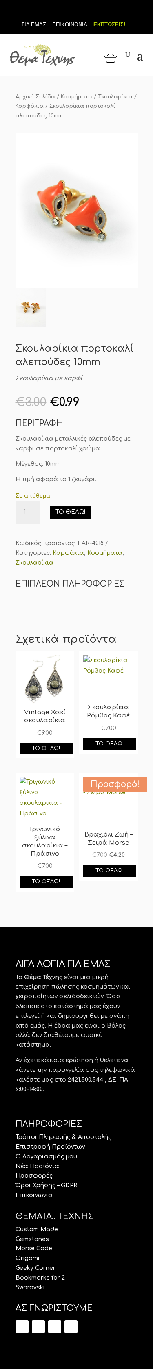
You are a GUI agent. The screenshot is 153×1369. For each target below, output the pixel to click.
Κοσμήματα (76, 97)
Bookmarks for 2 (40, 1278)
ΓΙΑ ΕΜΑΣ (34, 24)
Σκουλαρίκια (115, 97)
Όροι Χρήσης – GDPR (47, 1185)
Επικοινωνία (34, 1195)
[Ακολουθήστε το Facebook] (76, 11)
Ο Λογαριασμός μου (46, 1157)
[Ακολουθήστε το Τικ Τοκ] (63, 11)
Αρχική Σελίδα (35, 97)
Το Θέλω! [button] (46, 748)
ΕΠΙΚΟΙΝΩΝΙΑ (69, 24)
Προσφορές (34, 1176)
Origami (27, 1258)
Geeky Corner (35, 1268)
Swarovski (30, 1287)
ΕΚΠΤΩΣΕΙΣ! (109, 24)
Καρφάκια (30, 106)
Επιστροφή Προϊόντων (50, 1147)
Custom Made (37, 1229)
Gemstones (32, 1239)
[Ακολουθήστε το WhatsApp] (71, 1326)
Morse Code (34, 1248)
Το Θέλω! (70, 512)
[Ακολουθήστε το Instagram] (90, 11)
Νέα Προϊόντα (37, 1166)
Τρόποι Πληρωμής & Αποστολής (63, 1137)
